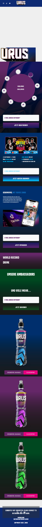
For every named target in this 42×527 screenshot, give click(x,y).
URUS (26, 523)
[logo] (21, 1)
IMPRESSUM (21, 518)
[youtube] (9, 3)
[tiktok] (6, 3)
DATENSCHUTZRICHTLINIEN (21, 519)
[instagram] (3, 3)
